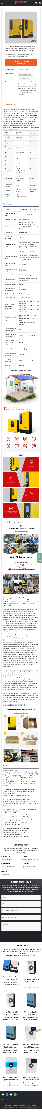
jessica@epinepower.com (30, 859)
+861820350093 (30, 867)
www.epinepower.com (8, 866)
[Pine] (39, 555)
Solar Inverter (7, 113)
